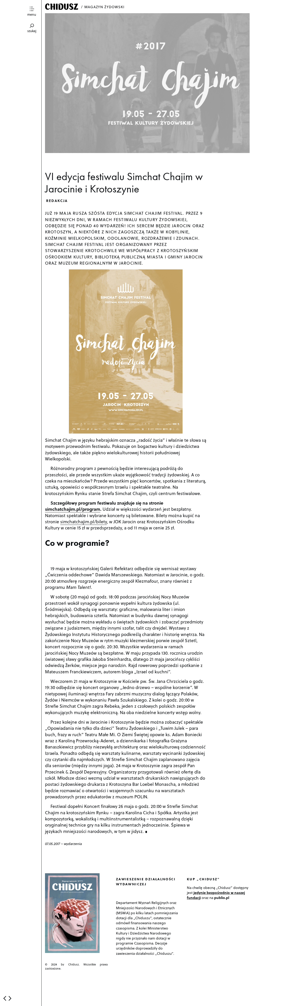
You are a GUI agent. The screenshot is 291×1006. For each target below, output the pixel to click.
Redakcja (57, 200)
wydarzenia (73, 843)
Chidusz (62, 6)
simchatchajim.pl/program (72, 509)
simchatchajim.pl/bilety (83, 521)
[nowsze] (4, 998)
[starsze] (10, 998)
